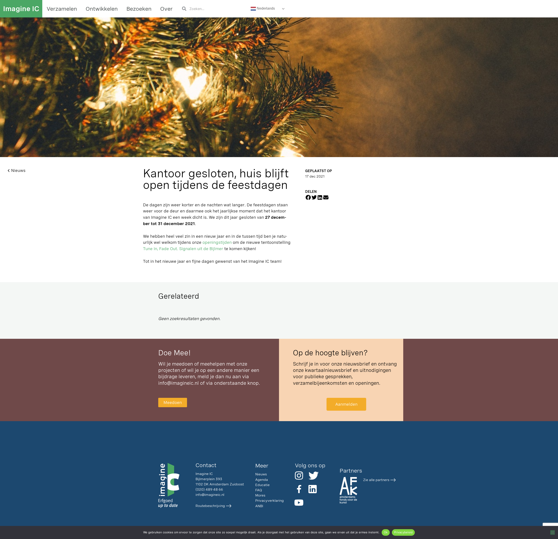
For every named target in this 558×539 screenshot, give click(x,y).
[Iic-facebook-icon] (299, 489)
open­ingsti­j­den (217, 242)
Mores (260, 495)
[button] (308, 197)
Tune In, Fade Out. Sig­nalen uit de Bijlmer (183, 248)
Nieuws (261, 474)
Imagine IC (21, 8)
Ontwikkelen (102, 8)
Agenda (261, 480)
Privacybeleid (403, 532)
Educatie (262, 485)
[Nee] (552, 532)
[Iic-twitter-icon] (312, 475)
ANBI (259, 506)
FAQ (258, 490)
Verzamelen (62, 8)
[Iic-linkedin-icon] (312, 489)
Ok (386, 532)
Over (166, 8)
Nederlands (265, 8)
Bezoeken (138, 8)
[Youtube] (299, 502)
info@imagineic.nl (178, 383)
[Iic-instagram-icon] (299, 475)
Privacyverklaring (269, 500)
